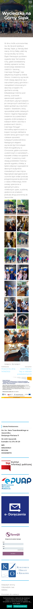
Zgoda (9, 606)
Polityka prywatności (20, 606)
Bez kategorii (16, 364)
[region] (16, 398)
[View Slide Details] (16, 387)
